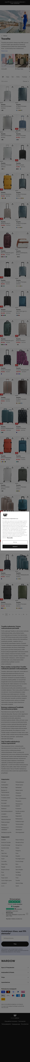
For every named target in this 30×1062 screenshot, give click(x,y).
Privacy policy (10, 537)
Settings (15, 542)
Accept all (15, 546)
